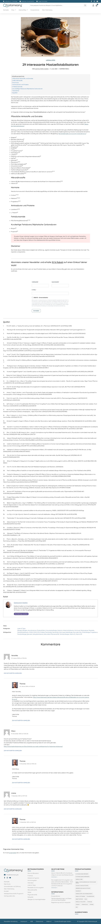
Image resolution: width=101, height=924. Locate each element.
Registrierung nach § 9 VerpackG (60, 902)
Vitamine (91, 904)
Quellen (15, 92)
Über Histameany (47, 10)
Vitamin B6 (89, 901)
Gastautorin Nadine (42, 69)
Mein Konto (7, 884)
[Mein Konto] (93, 5)
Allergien (24, 630)
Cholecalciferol (41, 630)
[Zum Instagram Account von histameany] (95, 1)
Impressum (24, 921)
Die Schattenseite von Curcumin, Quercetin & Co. (72, 133)
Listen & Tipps (50, 60)
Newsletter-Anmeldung (10, 921)
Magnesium (78, 891)
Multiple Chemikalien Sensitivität (49, 632)
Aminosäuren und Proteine (20, 84)
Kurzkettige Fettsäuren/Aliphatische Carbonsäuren (28, 88)
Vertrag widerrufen (9, 896)
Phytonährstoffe (32, 894)
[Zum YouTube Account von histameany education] (97, 1)
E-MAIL (34, 290)
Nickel (29, 892)
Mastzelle (91, 630)
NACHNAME (55, 282)
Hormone (16, 82)
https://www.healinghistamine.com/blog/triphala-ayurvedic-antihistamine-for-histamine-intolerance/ (33, 746)
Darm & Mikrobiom (33, 873)
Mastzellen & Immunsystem (36, 887)
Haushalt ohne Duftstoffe (82, 885)
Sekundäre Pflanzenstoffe (51, 634)
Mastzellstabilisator (23, 632)
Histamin (59, 630)
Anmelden (36, 310)
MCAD (31, 632)
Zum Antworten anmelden (13, 673)
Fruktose (30, 875)
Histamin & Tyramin (33, 878)
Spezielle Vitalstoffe (80, 901)
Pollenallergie (86, 632)
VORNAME (35, 282)
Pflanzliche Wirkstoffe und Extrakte (23, 78)
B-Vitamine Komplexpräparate (82, 876)
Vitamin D (72, 634)
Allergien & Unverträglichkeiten (36, 899)
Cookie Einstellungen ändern (63, 921)
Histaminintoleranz (68, 630)
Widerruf (48, 921)
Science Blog (22, 10)
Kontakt (6, 891)
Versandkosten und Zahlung (12, 886)
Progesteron (94, 632)
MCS (38, 632)
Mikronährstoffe (17, 80)
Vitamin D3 (79, 634)
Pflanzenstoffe (90, 896)
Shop (12, 10)
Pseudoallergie (21, 634)
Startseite (6, 10)
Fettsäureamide (17, 86)
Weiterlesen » (54, 877)
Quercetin (29, 634)
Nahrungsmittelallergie (65, 632)
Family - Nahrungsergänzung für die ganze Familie (86, 882)
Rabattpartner (79, 899)
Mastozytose (84, 630)
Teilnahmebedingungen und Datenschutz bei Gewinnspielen (61, 899)
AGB (31, 921)
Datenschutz (39, 921)
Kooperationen (35, 10)
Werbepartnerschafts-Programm (13, 893)
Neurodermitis (77, 632)
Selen (86, 899)
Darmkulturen (79, 879)
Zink (77, 907)
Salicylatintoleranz (38, 634)
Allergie (19, 630)
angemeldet (12, 852)
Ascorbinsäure (32, 630)
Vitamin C (78, 904)
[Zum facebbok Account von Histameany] (92, 1)
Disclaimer (16, 90)
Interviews (30, 883)
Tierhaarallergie (64, 634)
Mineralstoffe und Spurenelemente (84, 893)
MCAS (35, 632)
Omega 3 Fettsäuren (80, 896)
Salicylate (30, 897)
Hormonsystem (32, 880)
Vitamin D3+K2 (85, 904)
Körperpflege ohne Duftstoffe (83, 888)
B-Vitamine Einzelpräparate (82, 874)
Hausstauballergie (51, 630)
